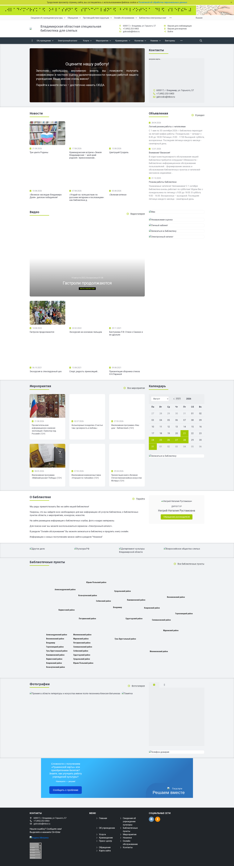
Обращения (104, 847)
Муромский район (170, 630)
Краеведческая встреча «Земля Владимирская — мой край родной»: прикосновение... (85, 155)
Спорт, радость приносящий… (84, 371)
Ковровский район (152, 608)
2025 (178, 398)
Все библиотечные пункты (191, 564)
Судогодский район (134, 618)
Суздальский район (122, 591)
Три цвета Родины (39, 152)
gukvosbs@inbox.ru (131, 31)
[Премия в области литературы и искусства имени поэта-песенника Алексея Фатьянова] (75, 693)
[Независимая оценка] (176, 219)
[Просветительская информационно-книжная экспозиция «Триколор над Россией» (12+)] (47, 406)
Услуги (102, 834)
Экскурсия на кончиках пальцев (85, 332)
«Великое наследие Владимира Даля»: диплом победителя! (45, 196)
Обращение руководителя (176, 517)
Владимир (117, 607)
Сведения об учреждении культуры (129, 821)
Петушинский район (87, 618)
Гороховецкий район (184, 613)
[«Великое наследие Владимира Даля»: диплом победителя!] (47, 175)
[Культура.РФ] (94, 548)
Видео (34, 212)
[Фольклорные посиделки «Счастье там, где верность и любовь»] (87, 406)
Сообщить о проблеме (65, 790)
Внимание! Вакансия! (159, 152)
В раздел (199, 115)
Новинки (127, 837)
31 (153, 446)
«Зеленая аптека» (118, 194)
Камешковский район (136, 600)
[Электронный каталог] (176, 236)
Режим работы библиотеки (162, 182)
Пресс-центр (105, 841)
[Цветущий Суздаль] (127, 133)
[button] (138, 259)
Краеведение (106, 837)
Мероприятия (40, 386)
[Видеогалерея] (47, 313)
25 (161, 440)
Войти (170, 31)
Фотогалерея (138, 686)
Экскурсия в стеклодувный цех (46, 371)
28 (184, 440)
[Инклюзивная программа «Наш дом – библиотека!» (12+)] (127, 406)
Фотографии (40, 684)
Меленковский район (159, 651)
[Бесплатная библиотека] (176, 752)
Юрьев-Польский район (96, 582)
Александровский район (65, 589)
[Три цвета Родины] (47, 133)
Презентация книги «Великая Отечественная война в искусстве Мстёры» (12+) (126, 478)
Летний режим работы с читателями (167, 126)
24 (153, 440)
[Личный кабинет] (176, 225)
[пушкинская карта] (176, 212)
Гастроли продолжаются (42, 332)
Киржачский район (66, 610)
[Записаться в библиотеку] (176, 231)
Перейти (140, 499)
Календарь (157, 386)
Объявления (158, 113)
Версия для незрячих (177, 29)
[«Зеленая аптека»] (127, 175)
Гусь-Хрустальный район (125, 639)
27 (176, 440)
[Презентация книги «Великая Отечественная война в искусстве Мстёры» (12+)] (127, 456)
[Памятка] (127, 693)
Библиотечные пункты (47, 562)
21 (184, 433)
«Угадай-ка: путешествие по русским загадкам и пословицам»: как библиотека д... (86, 197)
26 (168, 440)
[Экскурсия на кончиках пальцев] (87, 313)
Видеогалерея (137, 214)
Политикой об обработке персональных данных (163, 2)
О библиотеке (40, 497)
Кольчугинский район (87, 595)
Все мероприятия (136, 388)
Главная (103, 818)
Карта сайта (105, 850)
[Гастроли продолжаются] (87, 258)
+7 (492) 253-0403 (131, 29)
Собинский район (103, 601)
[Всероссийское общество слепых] (184, 548)
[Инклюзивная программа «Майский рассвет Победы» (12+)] (47, 456)
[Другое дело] (50, 548)
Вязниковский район (176, 597)
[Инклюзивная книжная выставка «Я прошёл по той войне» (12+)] (87, 456)
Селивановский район (161, 620)
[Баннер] (117, 10)
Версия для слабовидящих (180, 26)
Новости (36, 113)
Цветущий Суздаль (119, 152)
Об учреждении (107, 828)
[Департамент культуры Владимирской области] (139, 550)
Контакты (156, 50)
